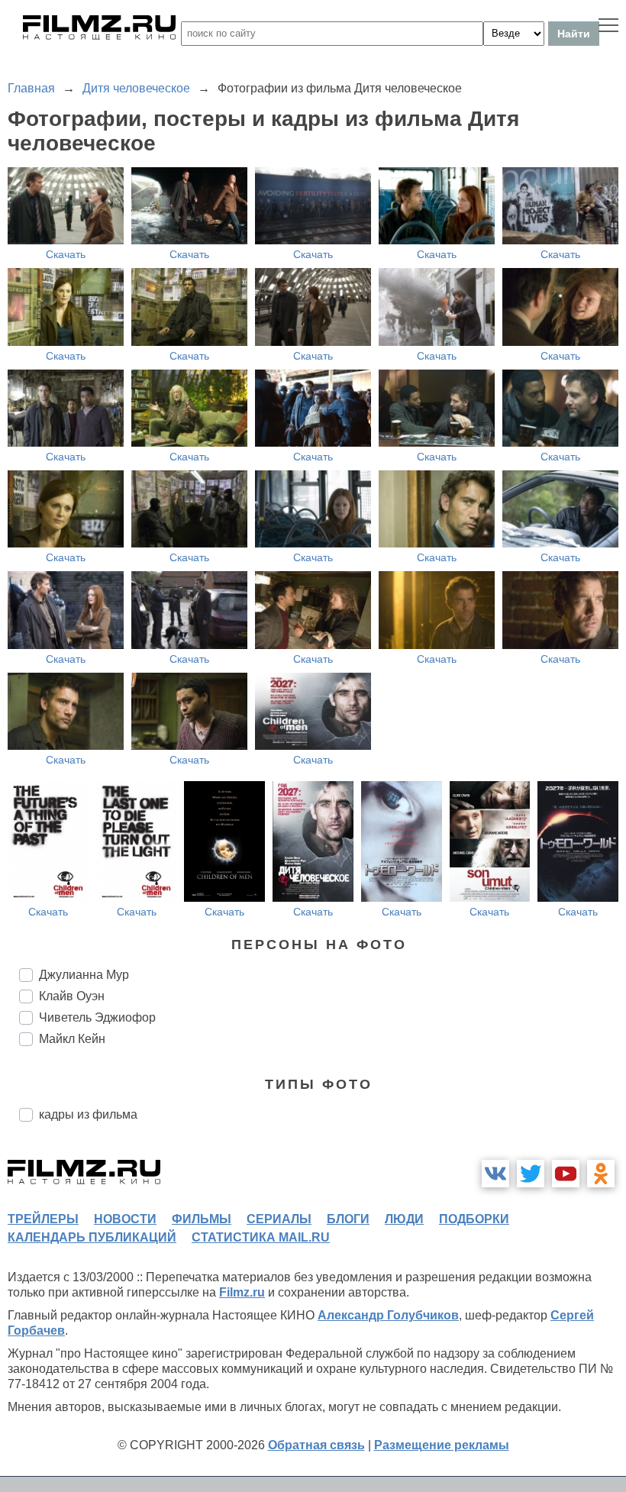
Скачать (66, 254)
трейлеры (43, 1219)
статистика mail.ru (261, 1237)
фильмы (201, 1219)
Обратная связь (316, 1445)
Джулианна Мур (84, 974)
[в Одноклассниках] (601, 1173)
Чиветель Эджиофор (97, 1017)
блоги (348, 1219)
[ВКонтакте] (495, 1173)
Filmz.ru (242, 1292)
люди (404, 1219)
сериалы (279, 1219)
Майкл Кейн (72, 1038)
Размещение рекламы (441, 1445)
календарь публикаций (92, 1237)
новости (125, 1219)
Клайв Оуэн (72, 996)
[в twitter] (530, 1173)
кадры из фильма (88, 1114)
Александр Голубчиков (388, 1315)
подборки (474, 1219)
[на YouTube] (565, 1173)
